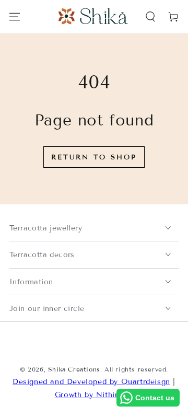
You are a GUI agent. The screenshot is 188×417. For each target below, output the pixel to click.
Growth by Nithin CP (94, 394)
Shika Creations (74, 369)
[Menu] (14, 17)
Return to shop (94, 157)
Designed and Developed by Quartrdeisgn (91, 381)
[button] (150, 17)
